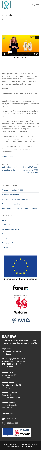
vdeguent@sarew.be (9, 156)
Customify (33, 444)
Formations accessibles (10, 229)
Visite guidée (6, 247)
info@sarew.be (12, 418)
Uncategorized (7, 243)
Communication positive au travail (14, 204)
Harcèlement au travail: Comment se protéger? (19, 208)
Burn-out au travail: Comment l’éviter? (16, 199)
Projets (4, 238)
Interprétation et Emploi (11, 195)
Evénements (31, 19)
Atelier (4, 220)
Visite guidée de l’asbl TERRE (12, 190)
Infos (3, 234)
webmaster (7, 19)
